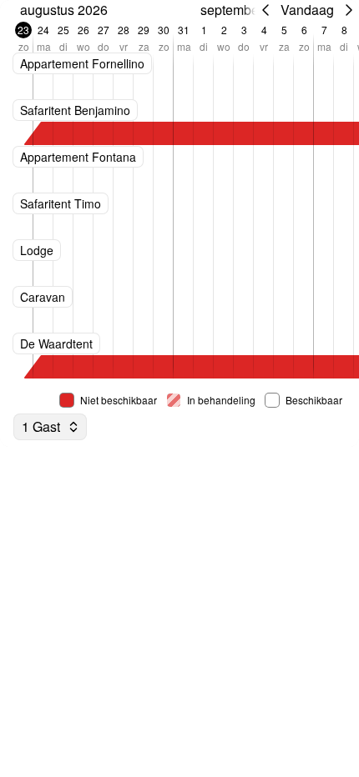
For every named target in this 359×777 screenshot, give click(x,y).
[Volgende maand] (349, 10)
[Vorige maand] (265, 10)
